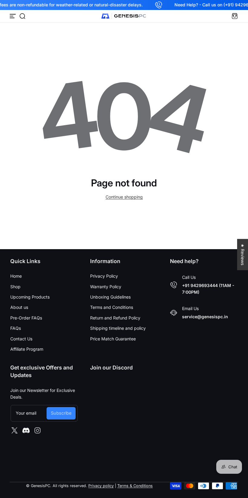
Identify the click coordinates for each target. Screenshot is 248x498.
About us (19, 307)
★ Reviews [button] (242, 254)
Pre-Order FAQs (26, 317)
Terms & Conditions (135, 485)
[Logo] (124, 16)
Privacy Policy (104, 276)
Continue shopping (124, 196)
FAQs (15, 328)
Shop (15, 286)
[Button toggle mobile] (13, 16)
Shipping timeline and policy (118, 328)
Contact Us (21, 338)
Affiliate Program (26, 349)
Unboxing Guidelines (110, 296)
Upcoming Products (30, 296)
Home (16, 276)
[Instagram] (37, 430)
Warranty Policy (105, 286)
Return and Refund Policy (115, 317)
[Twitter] (14, 430)
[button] (22, 16)
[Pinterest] (26, 430)
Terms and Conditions (111, 307)
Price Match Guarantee (113, 338)
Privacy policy (101, 485)
